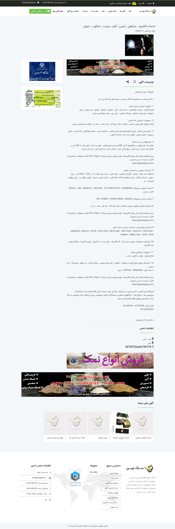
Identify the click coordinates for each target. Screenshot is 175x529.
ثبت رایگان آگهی (39, 11)
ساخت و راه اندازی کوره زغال (74, 437)
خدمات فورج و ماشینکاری (120, 437)
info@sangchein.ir (29, 2)
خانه (130, 11)
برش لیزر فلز (103, 437)
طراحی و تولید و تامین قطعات (52, 437)
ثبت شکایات (114, 507)
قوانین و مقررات (113, 493)
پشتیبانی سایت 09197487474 (53, 2)
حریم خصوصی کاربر (111, 488)
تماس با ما (94, 11)
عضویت (149, 3)
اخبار (103, 11)
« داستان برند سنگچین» (110, 502)
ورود (140, 3)
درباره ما (85, 11)
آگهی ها (122, 11)
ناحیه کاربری (112, 11)
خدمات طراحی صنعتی (143, 437)
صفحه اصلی (114, 473)
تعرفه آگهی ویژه (58, 11)
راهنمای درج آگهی (73, 11)
